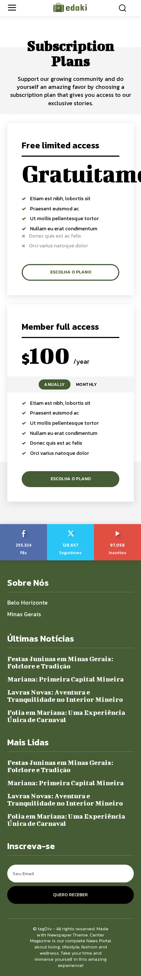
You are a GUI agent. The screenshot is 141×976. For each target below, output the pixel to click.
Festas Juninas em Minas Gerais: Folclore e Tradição (60, 662)
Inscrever (117, 527)
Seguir (70, 527)
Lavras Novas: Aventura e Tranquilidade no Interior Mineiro (65, 695)
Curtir (23, 527)
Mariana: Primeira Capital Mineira (65, 679)
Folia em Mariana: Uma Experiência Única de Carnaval (66, 716)
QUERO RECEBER (70, 894)
